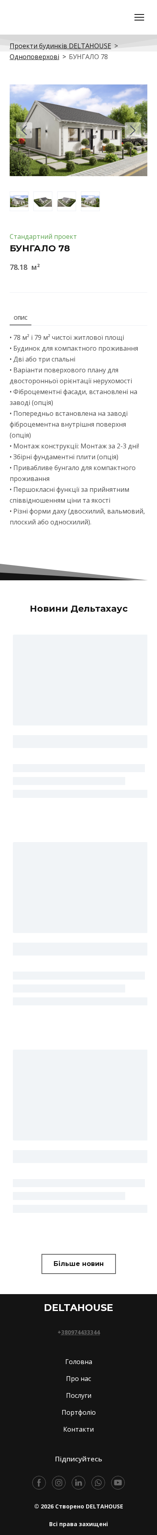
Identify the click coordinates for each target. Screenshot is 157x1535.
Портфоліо (79, 1405)
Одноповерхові (34, 56)
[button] (78, 1257)
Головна (78, 1355)
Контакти (78, 1422)
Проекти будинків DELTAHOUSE (60, 45)
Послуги (78, 1389)
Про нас (78, 1372)
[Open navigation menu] (139, 17)
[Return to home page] (60, 17)
